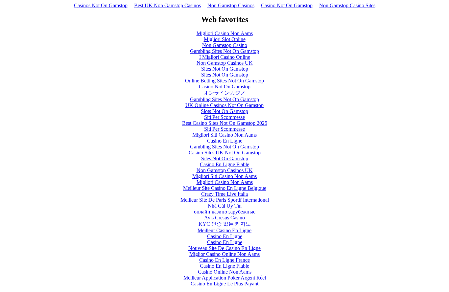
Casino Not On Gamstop (287, 5)
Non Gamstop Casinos (230, 5)
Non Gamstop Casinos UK (225, 63)
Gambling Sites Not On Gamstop (224, 51)
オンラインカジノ (224, 93)
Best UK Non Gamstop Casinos (167, 5)
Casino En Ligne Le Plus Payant (224, 283)
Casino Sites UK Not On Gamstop (225, 152)
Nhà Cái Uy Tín (225, 206)
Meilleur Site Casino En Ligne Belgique (224, 188)
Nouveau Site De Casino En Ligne (224, 248)
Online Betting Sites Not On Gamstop (224, 80)
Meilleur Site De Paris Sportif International (224, 200)
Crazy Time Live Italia (224, 194)
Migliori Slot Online (225, 39)
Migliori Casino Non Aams (225, 33)
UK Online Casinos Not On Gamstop (224, 105)
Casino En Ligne (224, 141)
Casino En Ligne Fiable (224, 164)
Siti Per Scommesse (224, 117)
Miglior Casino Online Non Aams (224, 254)
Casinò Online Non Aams (224, 272)
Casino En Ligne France (224, 260)
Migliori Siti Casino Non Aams (224, 135)
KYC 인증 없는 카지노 (225, 224)
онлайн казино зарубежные (224, 211)
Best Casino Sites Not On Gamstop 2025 (224, 123)
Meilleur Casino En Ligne (224, 230)
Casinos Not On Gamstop (101, 5)
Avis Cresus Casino (224, 217)
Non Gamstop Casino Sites (347, 5)
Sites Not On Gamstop (224, 69)
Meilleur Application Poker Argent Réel (224, 278)
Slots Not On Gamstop (224, 111)
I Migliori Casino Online (224, 57)
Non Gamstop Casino (224, 45)
